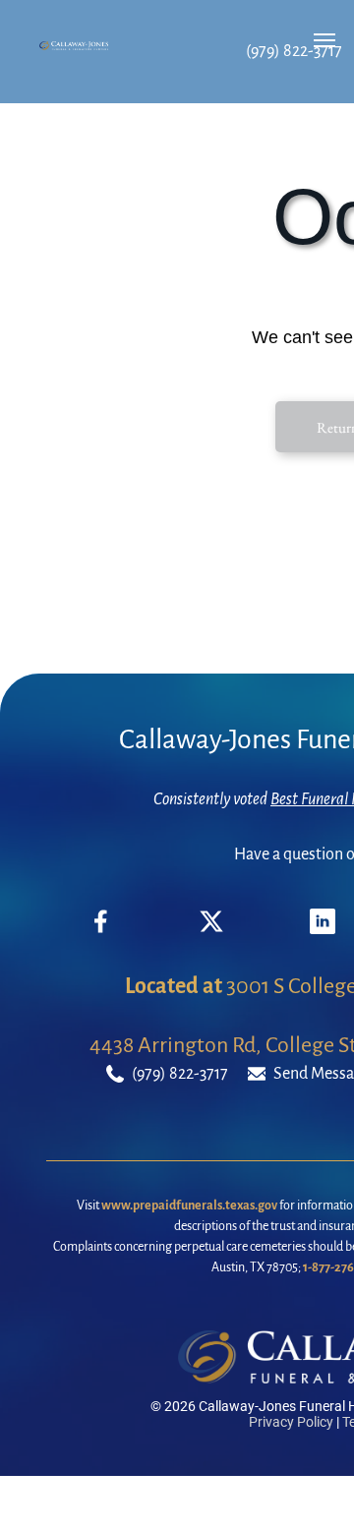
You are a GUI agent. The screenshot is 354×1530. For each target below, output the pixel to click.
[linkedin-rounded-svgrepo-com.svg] (322, 929)
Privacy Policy (291, 1422)
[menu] (324, 40)
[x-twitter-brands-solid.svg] (211, 929)
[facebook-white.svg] (101, 936)
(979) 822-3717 (294, 51)
